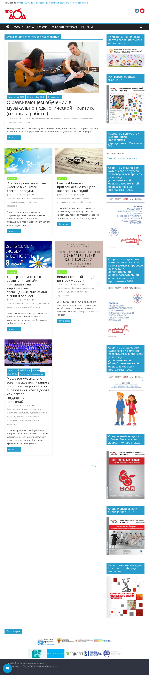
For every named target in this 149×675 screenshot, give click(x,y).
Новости (18, 26)
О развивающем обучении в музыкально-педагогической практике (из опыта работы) (51, 108)
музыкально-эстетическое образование (74, 202)
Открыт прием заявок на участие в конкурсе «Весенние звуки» (26, 187)
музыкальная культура (71, 118)
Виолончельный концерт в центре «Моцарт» (78, 278)
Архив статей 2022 (16, 97)
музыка (57, 118)
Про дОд (27, 118)
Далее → (97, 466)
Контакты (87, 26)
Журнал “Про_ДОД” (37, 26)
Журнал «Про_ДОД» (36, 97)
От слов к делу (54, 97)
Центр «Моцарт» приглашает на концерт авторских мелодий (76, 187)
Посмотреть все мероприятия (122, 158)
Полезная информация (64, 26)
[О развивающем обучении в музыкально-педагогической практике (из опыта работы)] (53, 43)
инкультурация (24, 413)
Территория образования (31, 374)
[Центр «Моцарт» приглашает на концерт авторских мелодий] (79, 149)
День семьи (43, 303)
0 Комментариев (41, 118)
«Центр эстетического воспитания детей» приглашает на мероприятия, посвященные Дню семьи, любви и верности (27, 286)
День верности (30, 303)
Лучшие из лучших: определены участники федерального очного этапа (52, 2)
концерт (78, 198)
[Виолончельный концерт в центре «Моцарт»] (79, 243)
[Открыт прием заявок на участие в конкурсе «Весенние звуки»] (28, 149)
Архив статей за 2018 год (19, 370)
